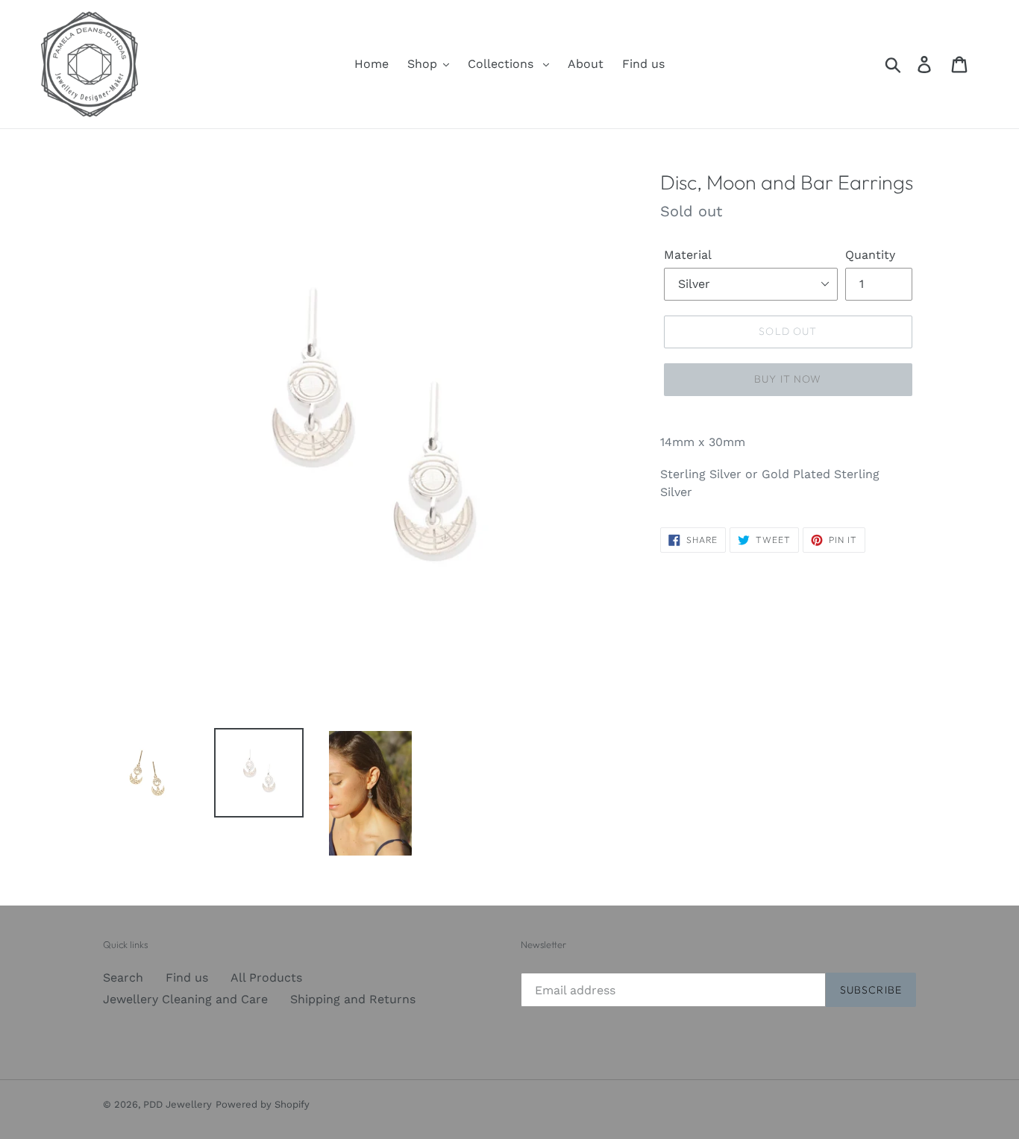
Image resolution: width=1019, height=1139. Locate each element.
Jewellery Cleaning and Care (185, 999)
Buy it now (787, 379)
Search (123, 977)
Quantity (870, 255)
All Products (266, 977)
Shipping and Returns (353, 999)
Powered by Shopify (263, 1104)
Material (688, 255)
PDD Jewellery (177, 1104)
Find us (187, 977)
